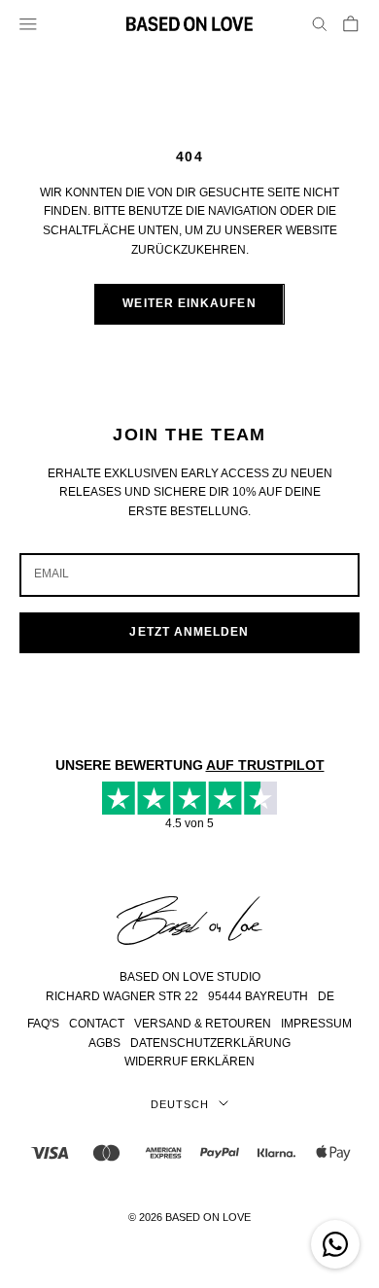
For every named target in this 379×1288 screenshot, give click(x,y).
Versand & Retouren (202, 1023)
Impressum (316, 1023)
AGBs (104, 1043)
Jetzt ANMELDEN (189, 632)
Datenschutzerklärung (210, 1043)
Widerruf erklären (189, 1061)
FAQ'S (43, 1023)
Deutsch (179, 1104)
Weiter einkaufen (189, 303)
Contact (96, 1023)
